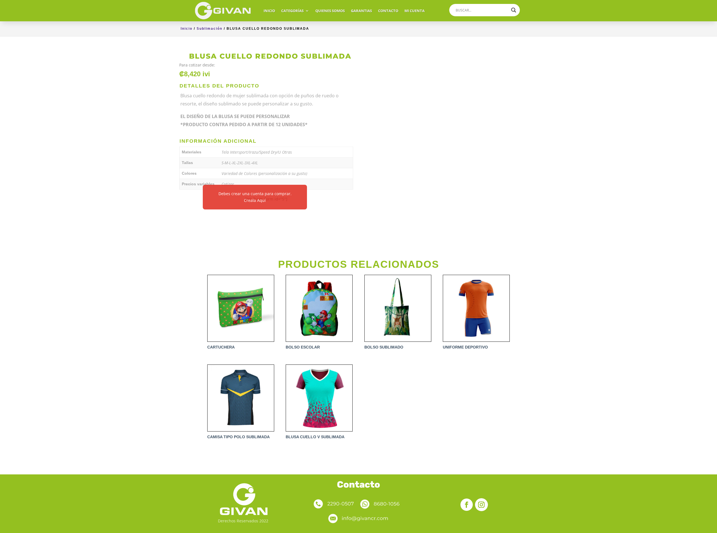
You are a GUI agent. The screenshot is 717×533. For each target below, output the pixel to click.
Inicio (269, 10)
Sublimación (209, 29)
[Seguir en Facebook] (466, 505)
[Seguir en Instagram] (481, 504)
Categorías (292, 10)
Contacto (388, 10)
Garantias (361, 10)
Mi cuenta (414, 10)
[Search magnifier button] (514, 10)
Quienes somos (330, 10)
